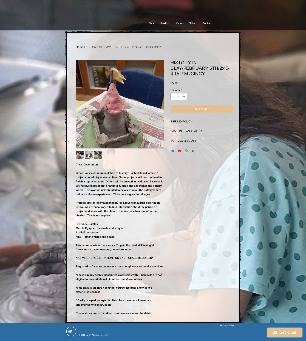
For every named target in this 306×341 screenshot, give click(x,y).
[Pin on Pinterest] (179, 151)
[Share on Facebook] (173, 151)
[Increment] (184, 96)
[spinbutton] (178, 96)
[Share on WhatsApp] (186, 151)
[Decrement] (173, 96)
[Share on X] (193, 151)
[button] (165, 23)
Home (79, 47)
